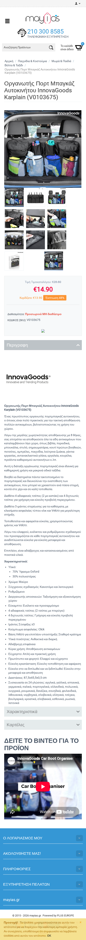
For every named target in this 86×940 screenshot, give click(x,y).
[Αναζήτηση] (51, 48)
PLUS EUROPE (65, 915)
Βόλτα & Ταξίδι (14, 65)
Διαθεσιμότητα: (16, 314)
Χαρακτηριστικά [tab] (22, 711)
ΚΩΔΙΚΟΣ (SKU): (17, 320)
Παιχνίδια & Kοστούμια (32, 61)
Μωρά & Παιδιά (61, 61)
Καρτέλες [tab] (15, 724)
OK (49, 935)
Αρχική (9, 61)
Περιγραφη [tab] (17, 345)
